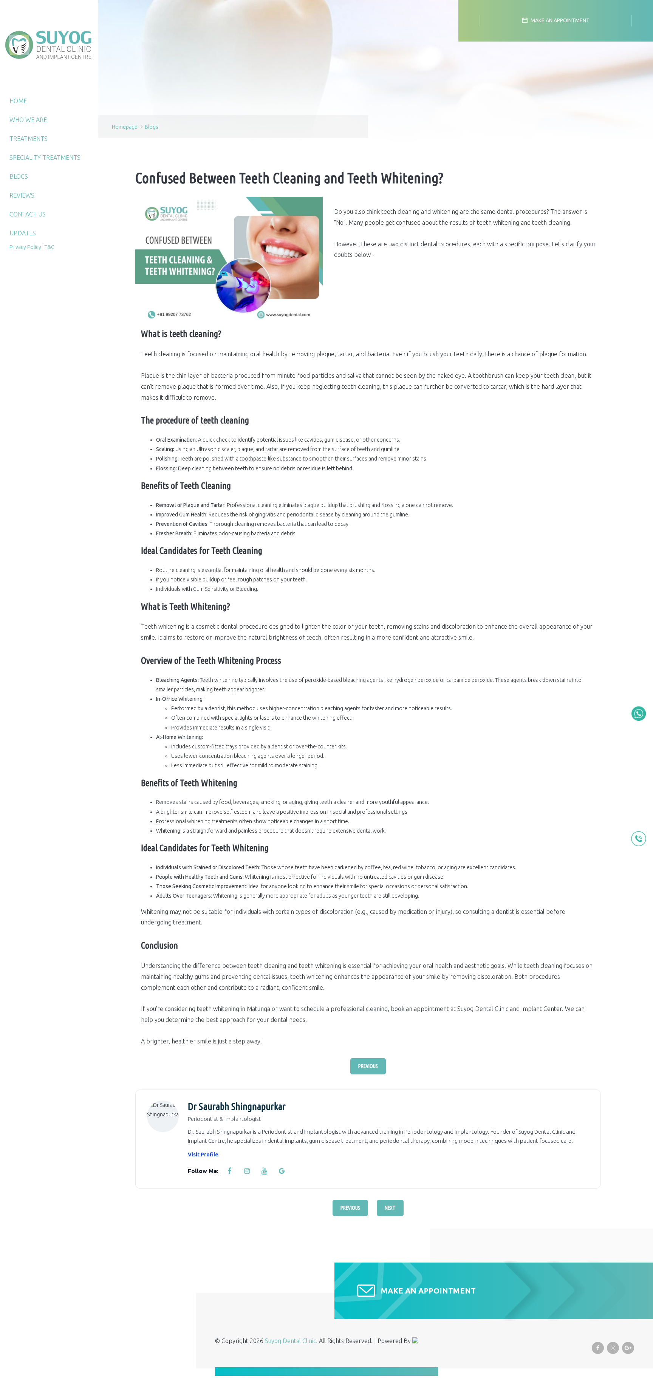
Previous (368, 1066)
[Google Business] (281, 1171)
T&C (49, 247)
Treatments (28, 138)
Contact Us (27, 214)
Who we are (28, 119)
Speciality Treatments (44, 157)
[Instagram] (246, 1171)
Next (390, 1208)
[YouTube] (264, 1171)
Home (18, 100)
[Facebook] (229, 1171)
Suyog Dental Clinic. (292, 1340)
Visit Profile (203, 1154)
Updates (22, 233)
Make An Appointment (428, 1290)
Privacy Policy (25, 247)
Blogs (18, 176)
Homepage (125, 127)
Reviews (21, 195)
